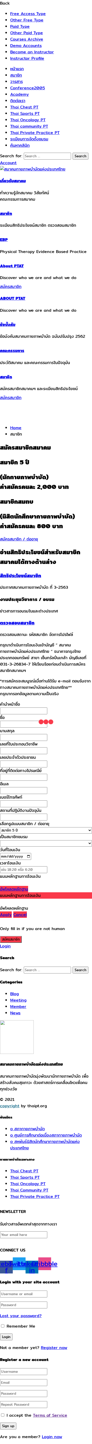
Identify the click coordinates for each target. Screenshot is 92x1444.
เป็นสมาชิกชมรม (14, 837)
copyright (9, 1106)
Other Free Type (26, 20)
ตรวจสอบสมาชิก (17, 623)
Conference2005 (27, 88)
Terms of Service (50, 1415)
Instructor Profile (27, 58)
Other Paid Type (26, 33)
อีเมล (4, 784)
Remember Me (20, 1326)
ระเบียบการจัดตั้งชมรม (29, 139)
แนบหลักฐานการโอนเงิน (20, 876)
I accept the (37, 1415)
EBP (4, 239)
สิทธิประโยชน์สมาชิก (20, 575)
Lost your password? (21, 1316)
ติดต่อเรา (17, 101)
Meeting (18, 1000)
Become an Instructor (32, 52)
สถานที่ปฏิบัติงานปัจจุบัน (20, 810)
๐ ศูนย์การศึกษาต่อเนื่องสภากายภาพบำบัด (46, 1135)
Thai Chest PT (24, 107)
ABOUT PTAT (12, 298)
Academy (19, 94)
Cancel (20, 914)
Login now (52, 1437)
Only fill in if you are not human (32, 928)
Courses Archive (26, 39)
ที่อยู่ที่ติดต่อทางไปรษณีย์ (21, 770)
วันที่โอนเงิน (10, 850)
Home (15, 428)
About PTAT (12, 266)
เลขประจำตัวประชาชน (18, 757)
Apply (6, 914)
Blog (14, 994)
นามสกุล (7, 731)
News (15, 1013)
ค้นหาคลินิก (20, 145)
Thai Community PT (29, 1190)
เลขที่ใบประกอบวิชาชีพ (19, 744)
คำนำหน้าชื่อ (10, 704)
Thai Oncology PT (27, 120)
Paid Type (20, 26)
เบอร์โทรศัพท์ (11, 797)
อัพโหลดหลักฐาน (14, 889)
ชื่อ (2, 717)
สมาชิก (16, 75)
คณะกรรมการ (12, 350)
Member (18, 1006)
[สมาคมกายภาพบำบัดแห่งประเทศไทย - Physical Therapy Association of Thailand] (32, 169)
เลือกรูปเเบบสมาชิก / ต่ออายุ (24, 824)
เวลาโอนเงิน (10, 863)
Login (5, 946)
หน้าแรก (17, 69)
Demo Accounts (26, 45)
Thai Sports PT (25, 113)
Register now (54, 1347)
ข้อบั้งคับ (7, 324)
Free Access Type (28, 13)
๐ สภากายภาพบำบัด (27, 1129)
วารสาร (16, 81)
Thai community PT (29, 126)
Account (8, 163)
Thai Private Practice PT (35, 132)
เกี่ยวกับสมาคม (13, 181)
